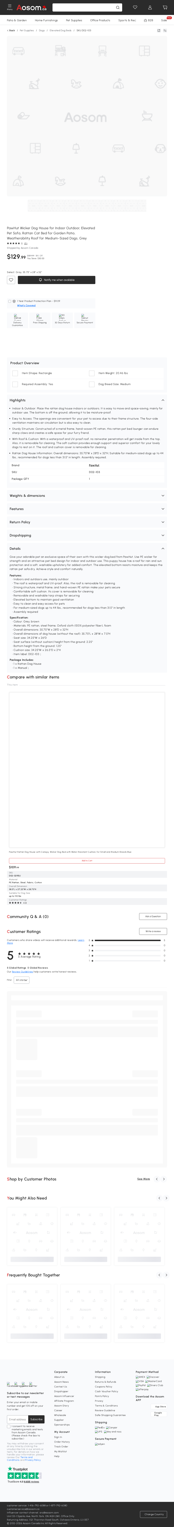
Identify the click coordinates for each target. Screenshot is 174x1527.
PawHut (94, 465)
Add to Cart (87, 860)
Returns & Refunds (105, 1381)
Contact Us (60, 1386)
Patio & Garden (17, 20)
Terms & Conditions (106, 1405)
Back (12, 30)
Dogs (42, 30)
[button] (87, 400)
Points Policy (102, 1396)
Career (58, 1410)
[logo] (31, 7)
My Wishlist (60, 1451)
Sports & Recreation (131, 20)
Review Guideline (105, 1410)
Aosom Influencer (64, 1396)
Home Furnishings (46, 20)
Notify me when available (58, 279)
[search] (117, 7)
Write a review (153, 931)
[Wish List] (135, 7)
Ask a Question (153, 916)
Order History (62, 1441)
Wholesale (60, 1415)
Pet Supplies (74, 20)
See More (143, 1178)
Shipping (100, 1377)
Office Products (100, 20)
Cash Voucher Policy (106, 1391)
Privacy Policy (33, 1460)
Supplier (59, 1420)
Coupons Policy (103, 1386)
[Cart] (165, 7)
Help (56, 1456)
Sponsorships (62, 1424)
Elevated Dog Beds (61, 30)
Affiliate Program (64, 1400)
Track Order (61, 1446)
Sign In (58, 1437)
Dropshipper (61, 1391)
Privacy (99, 1400)
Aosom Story (61, 1405)
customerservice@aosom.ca (23, 1509)
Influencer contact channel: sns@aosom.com (33, 1512)
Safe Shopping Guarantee (110, 1415)
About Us (59, 1377)
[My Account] (150, 7)
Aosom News (61, 1381)
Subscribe (36, 1419)
